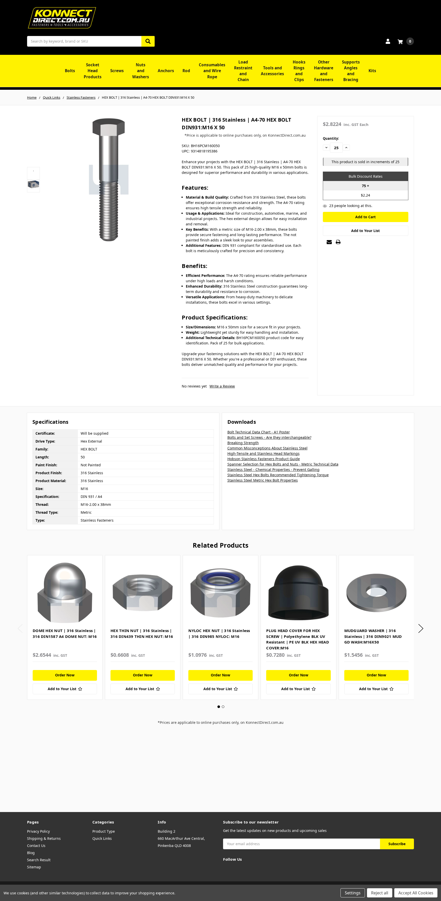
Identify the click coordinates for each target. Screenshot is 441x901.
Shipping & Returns (44, 838)
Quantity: (331, 138)
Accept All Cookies (415, 893)
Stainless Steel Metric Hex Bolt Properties (262, 480)
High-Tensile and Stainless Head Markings (263, 453)
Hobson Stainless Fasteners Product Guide (263, 458)
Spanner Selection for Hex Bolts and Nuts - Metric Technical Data (282, 464)
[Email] (329, 241)
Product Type (103, 831)
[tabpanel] (64, 627)
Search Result (39, 859)
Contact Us (36, 845)
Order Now (65, 675)
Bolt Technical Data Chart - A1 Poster (258, 432)
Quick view (65, 592)
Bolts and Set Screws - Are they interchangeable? (269, 437)
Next (421, 628)
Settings (353, 893)
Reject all (379, 893)
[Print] (338, 241)
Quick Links (102, 838)
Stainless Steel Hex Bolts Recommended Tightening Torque (278, 474)
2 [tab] (223, 706)
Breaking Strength (243, 442)
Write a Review (222, 386)
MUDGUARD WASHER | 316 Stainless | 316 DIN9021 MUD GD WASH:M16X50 (373, 636)
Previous (20, 628)
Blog (31, 852)
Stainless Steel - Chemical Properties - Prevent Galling (273, 469)
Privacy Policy (38, 831)
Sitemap (34, 867)
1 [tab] (218, 706)
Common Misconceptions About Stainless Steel (267, 448)
